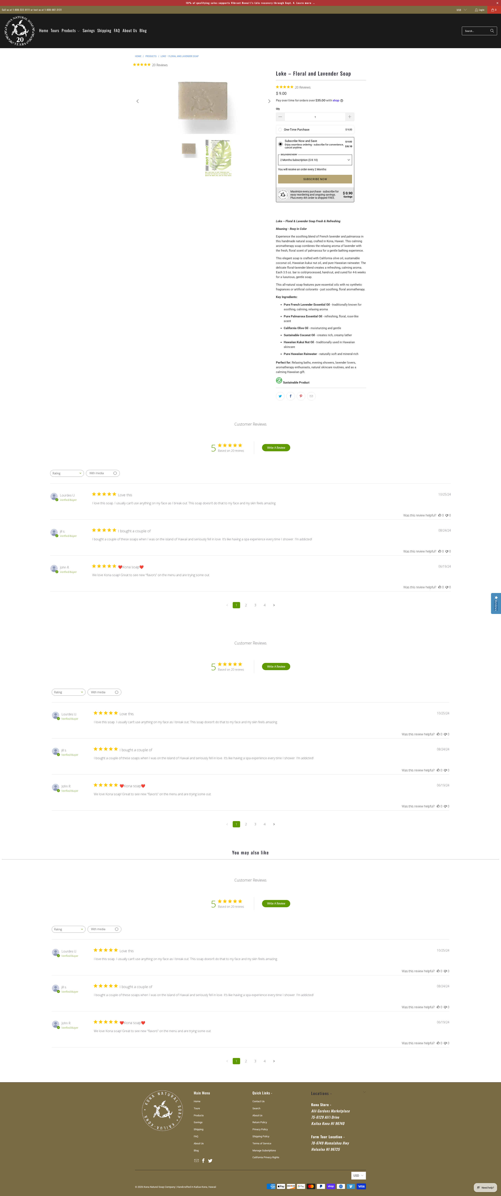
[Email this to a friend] (311, 396)
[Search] (492, 31)
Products (199, 1115)
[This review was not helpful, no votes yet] (446, 515)
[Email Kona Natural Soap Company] (197, 1161)
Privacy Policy (260, 1129)
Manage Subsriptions (264, 1150)
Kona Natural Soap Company (159, 1186)
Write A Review (276, 448)
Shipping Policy (260, 1136)
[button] (71, 31)
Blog (196, 1150)
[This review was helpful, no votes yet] (439, 515)
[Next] (269, 101)
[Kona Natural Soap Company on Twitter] (210, 1161)
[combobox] (67, 473)
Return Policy (259, 1122)
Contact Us (258, 1101)
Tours (197, 1108)
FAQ (196, 1136)
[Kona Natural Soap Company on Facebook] (203, 1161)
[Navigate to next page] (274, 605)
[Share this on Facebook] (290, 396)
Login (481, 9)
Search (256, 1108)
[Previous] (138, 101)
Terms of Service (261, 1143)
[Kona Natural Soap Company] (19, 31)
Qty (278, 108)
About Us (199, 1143)
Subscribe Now (315, 179)
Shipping (198, 1129)
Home (197, 1101)
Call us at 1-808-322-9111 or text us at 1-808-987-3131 (32, 9)
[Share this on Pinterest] (301, 396)
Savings (198, 1122)
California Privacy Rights (265, 1157)
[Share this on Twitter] (280, 396)
